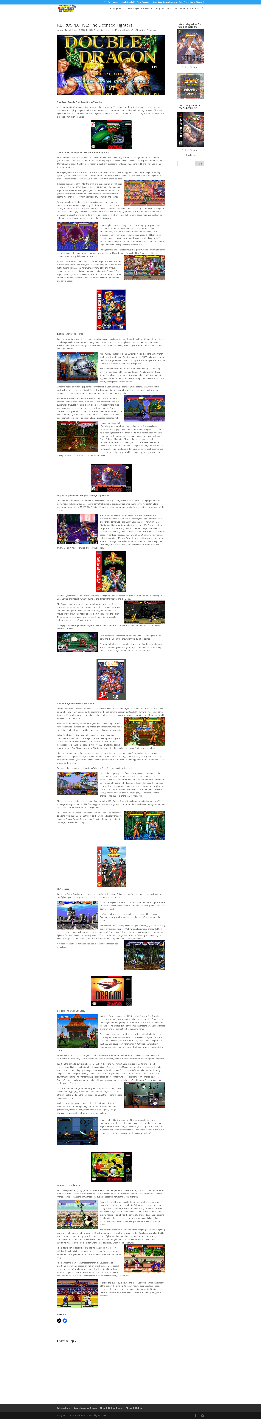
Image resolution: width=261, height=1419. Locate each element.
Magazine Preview (123, 30)
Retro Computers (143, 2)
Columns (105, 30)
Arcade (115, 2)
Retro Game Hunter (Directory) (165, 2)
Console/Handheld (127, 2)
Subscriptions (116, 8)
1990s (90, 30)
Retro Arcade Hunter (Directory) (191, 2)
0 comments (152, 30)
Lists (112, 30)
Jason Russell (65, 30)
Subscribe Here (190, 155)
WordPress (103, 1415)
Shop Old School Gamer (166, 8)
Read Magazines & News (139, 8)
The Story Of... (138, 30)
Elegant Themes (77, 1415)
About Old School (188, 8)
